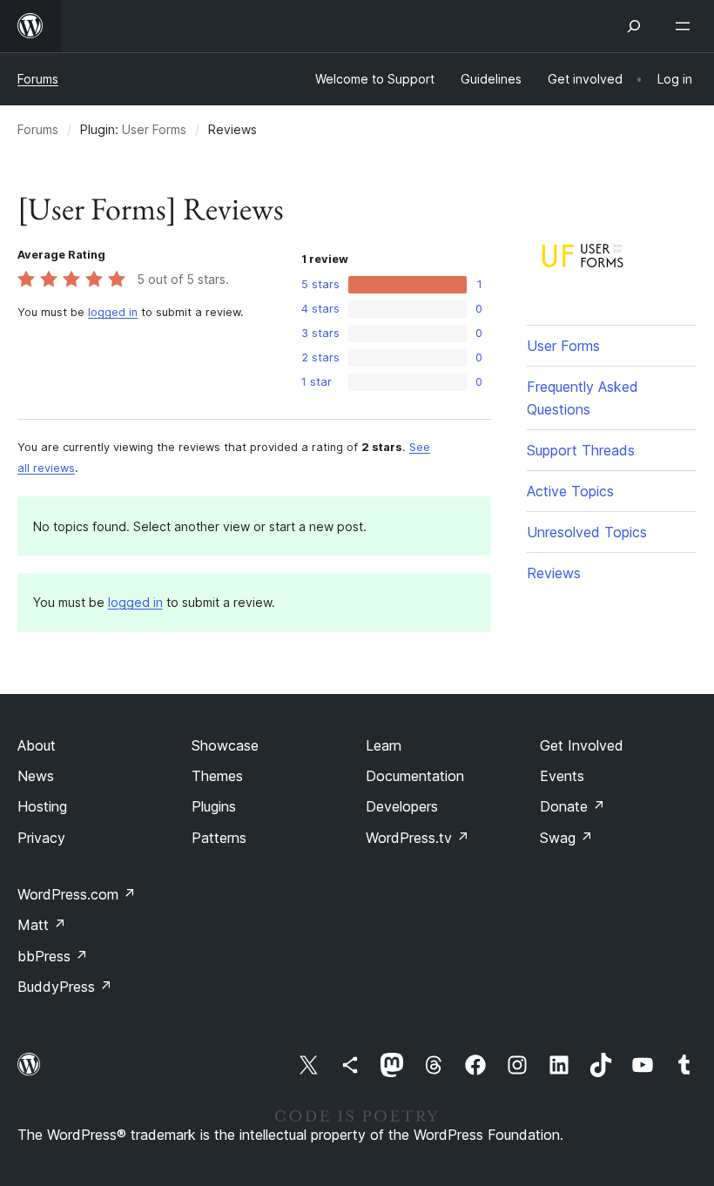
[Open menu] (686, 26)
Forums (37, 78)
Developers (402, 806)
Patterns (219, 837)
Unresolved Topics (587, 532)
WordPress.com (76, 894)
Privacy (41, 837)
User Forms (154, 129)
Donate (572, 806)
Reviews (554, 573)
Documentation (415, 776)
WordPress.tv (417, 837)
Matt (41, 924)
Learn (383, 745)
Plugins (214, 806)
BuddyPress (64, 986)
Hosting (42, 806)
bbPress (52, 956)
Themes (217, 776)
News (35, 776)
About (36, 745)
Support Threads (581, 450)
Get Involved (581, 745)
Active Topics (570, 491)
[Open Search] (634, 26)
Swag (566, 837)
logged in (113, 312)
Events (562, 776)
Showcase (225, 745)
